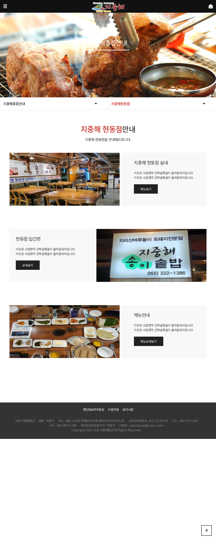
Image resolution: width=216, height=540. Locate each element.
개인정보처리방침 (93, 409)
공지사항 (128, 409)
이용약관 (113, 409)
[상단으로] (206, 530)
